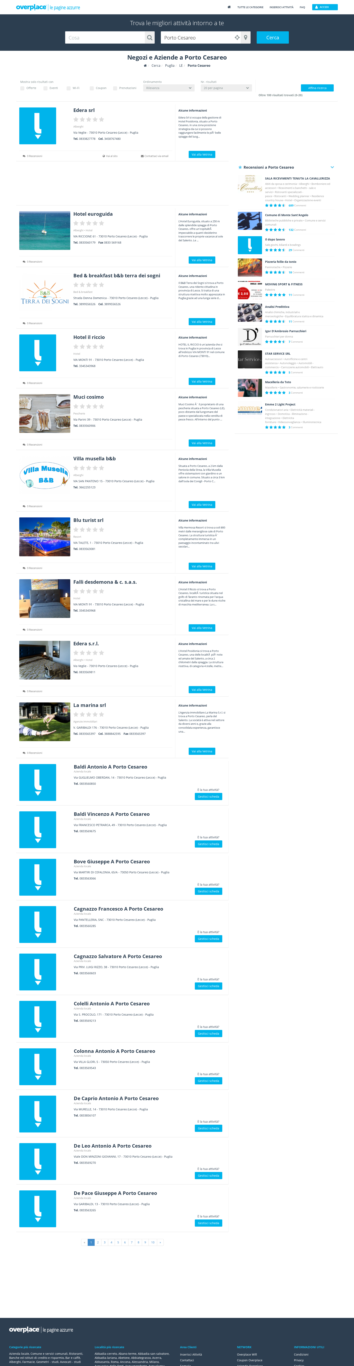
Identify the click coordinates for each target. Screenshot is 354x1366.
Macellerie (271, 387)
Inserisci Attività (191, 1354)
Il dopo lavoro (275, 239)
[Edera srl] (44, 125)
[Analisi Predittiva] (250, 313)
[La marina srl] (44, 721)
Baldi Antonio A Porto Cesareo (110, 766)
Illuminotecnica (312, 422)
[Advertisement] (122, 184)
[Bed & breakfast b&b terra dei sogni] (44, 292)
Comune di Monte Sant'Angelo (286, 215)
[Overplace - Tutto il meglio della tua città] (229, 7)
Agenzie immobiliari (85, 721)
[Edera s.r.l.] (44, 660)
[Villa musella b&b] (44, 475)
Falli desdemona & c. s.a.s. (105, 581)
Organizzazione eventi (307, 200)
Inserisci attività (282, 7)
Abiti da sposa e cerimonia (281, 184)
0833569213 (87, 1021)
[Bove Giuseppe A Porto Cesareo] (45, 877)
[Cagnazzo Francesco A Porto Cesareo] (45, 924)
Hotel (89, 230)
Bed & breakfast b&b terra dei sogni (116, 275)
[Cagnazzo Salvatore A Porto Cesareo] (45, 972)
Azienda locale (82, 771)
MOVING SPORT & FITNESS (284, 284)
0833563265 (87, 1210)
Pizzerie (287, 267)
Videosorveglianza (289, 422)
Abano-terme (127, 1354)
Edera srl (84, 110)
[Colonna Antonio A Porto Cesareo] (45, 1066)
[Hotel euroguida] (44, 230)
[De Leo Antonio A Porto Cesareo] (45, 1161)
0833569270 (87, 1163)
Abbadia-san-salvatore (153, 1354)
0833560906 (87, 426)
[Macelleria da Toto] (250, 388)
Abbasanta (102, 1362)
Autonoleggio (288, 363)
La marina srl (89, 705)
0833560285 (87, 926)
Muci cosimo (88, 396)
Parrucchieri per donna (279, 336)
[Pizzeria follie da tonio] (250, 268)
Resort (77, 536)
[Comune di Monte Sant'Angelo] (250, 221)
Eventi (54, 88)
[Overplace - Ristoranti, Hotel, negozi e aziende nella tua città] (48, 7)
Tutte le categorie (250, 7)
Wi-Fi (76, 88)
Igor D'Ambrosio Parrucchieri (285, 331)
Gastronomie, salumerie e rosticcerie (302, 387)
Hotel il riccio (89, 337)
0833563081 (87, 549)
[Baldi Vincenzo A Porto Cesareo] (45, 829)
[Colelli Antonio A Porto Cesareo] (45, 1019)
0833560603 (87, 973)
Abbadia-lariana (106, 1358)
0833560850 (87, 784)
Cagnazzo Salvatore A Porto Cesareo (118, 956)
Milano (154, 1362)
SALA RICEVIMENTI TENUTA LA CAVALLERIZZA (297, 178)
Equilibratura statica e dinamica (304, 316)
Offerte (31, 88)
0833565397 (87, 734)
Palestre (270, 289)
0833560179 (87, 242)
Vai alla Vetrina (202, 154)
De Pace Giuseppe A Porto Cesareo (115, 1193)
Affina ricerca (317, 88)
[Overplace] (145, 66)
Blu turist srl (88, 520)
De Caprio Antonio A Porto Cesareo (116, 1098)
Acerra (156, 1358)
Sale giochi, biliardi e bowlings (283, 245)
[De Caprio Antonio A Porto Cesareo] (45, 1114)
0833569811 (87, 672)
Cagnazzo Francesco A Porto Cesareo (118, 908)
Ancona (125, 1362)
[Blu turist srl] (44, 536)
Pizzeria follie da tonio (280, 262)
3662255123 (87, 487)
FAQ (302, 7)
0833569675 (87, 831)
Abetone (124, 1358)
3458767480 (112, 139)
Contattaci (187, 1360)
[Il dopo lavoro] (250, 245)
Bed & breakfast (83, 292)
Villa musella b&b (94, 458)
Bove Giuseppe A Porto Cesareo (112, 861)
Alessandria (140, 1362)
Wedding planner (298, 196)
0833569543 (87, 1068)
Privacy (299, 1360)
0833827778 (87, 139)
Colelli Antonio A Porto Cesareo (112, 1003)
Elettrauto (317, 367)
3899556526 (87, 304)
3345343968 (87, 366)
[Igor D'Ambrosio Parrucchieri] (250, 337)
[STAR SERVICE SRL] (250, 359)
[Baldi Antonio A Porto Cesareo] (45, 782)
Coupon (101, 88)
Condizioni (301, 1354)
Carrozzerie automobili (295, 367)
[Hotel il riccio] (44, 352)
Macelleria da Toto (278, 382)
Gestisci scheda (208, 796)
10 (152, 1242)
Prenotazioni (127, 88)
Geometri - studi (47, 1362)
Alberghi (78, 126)
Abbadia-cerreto (106, 1354)
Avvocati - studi (70, 1362)
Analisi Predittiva (277, 307)
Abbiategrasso (141, 1358)
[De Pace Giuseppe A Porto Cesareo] (45, 1208)
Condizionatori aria (276, 410)
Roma (115, 1362)
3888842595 (112, 734)
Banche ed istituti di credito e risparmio (36, 1358)
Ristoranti (280, 196)
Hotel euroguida (93, 213)
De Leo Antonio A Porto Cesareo (113, 1145)
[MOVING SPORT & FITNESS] (250, 290)
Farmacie (28, 1362)
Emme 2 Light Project (280, 404)
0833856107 (87, 1115)
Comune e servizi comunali (49, 1354)
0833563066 (87, 878)
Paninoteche (272, 267)
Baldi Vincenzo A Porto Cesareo (112, 814)
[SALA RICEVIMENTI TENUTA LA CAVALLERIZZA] (250, 184)
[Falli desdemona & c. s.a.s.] (44, 598)
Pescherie (79, 413)
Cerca (272, 37)
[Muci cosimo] (44, 413)
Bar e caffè (72, 1358)
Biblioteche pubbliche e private (284, 220)
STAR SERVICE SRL (277, 354)
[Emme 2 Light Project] (250, 410)
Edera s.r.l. (86, 643)
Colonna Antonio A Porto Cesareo (114, 1051)
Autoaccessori (273, 359)
